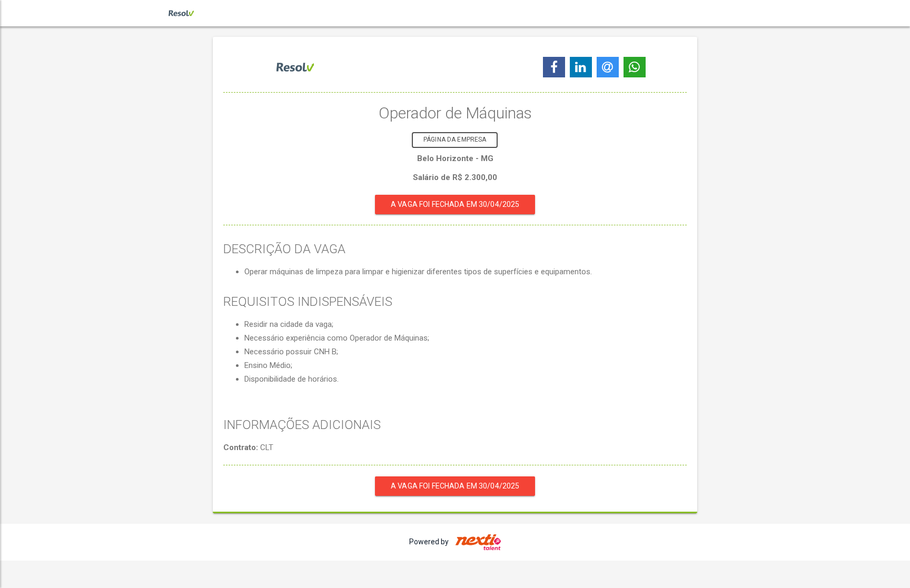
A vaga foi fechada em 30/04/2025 (455, 204)
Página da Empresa (454, 139)
